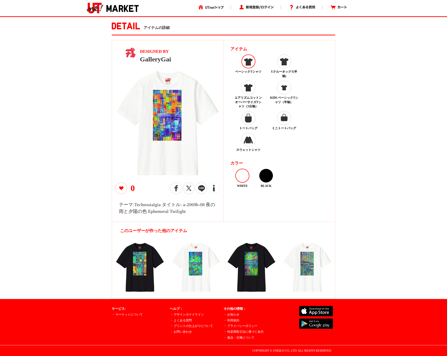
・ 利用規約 (231, 320)
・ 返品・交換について (239, 337)
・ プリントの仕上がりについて (191, 326)
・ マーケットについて (127, 314)
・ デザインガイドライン (187, 314)
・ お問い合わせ (181, 331)
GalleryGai (155, 59)
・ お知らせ (231, 314)
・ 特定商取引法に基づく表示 (244, 331)
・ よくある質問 (181, 320)
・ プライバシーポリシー (240, 326)
